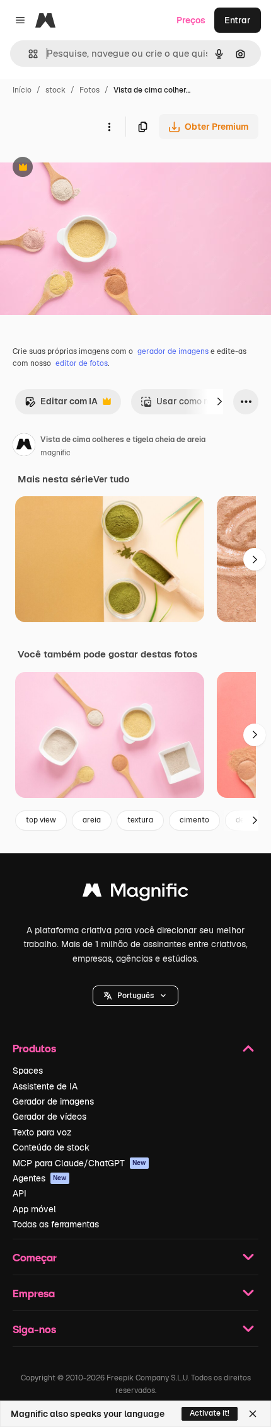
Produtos (34, 1048)
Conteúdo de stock (51, 1147)
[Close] (252, 1413)
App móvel (34, 1209)
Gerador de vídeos (49, 1116)
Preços (190, 20)
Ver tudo (111, 479)
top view (41, 820)
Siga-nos (34, 1329)
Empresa (34, 1293)
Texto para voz (42, 1132)
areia (92, 820)
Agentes (40, 1178)
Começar (35, 1257)
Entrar (237, 20)
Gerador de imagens (53, 1101)
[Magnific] (135, 893)
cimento (194, 820)
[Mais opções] (109, 126)
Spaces (28, 1070)
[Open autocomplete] (28, 54)
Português (135, 996)
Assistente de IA (45, 1086)
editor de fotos (81, 363)
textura (140, 820)
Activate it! (209, 1413)
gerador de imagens (173, 351)
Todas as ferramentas (56, 1224)
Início (22, 90)
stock (55, 90)
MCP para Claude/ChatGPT (79, 1163)
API (19, 1193)
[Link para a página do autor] (24, 446)
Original (80, 168)
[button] (135, 996)
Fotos (89, 90)
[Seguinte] (219, 401)
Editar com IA (61, 404)
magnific (55, 453)
